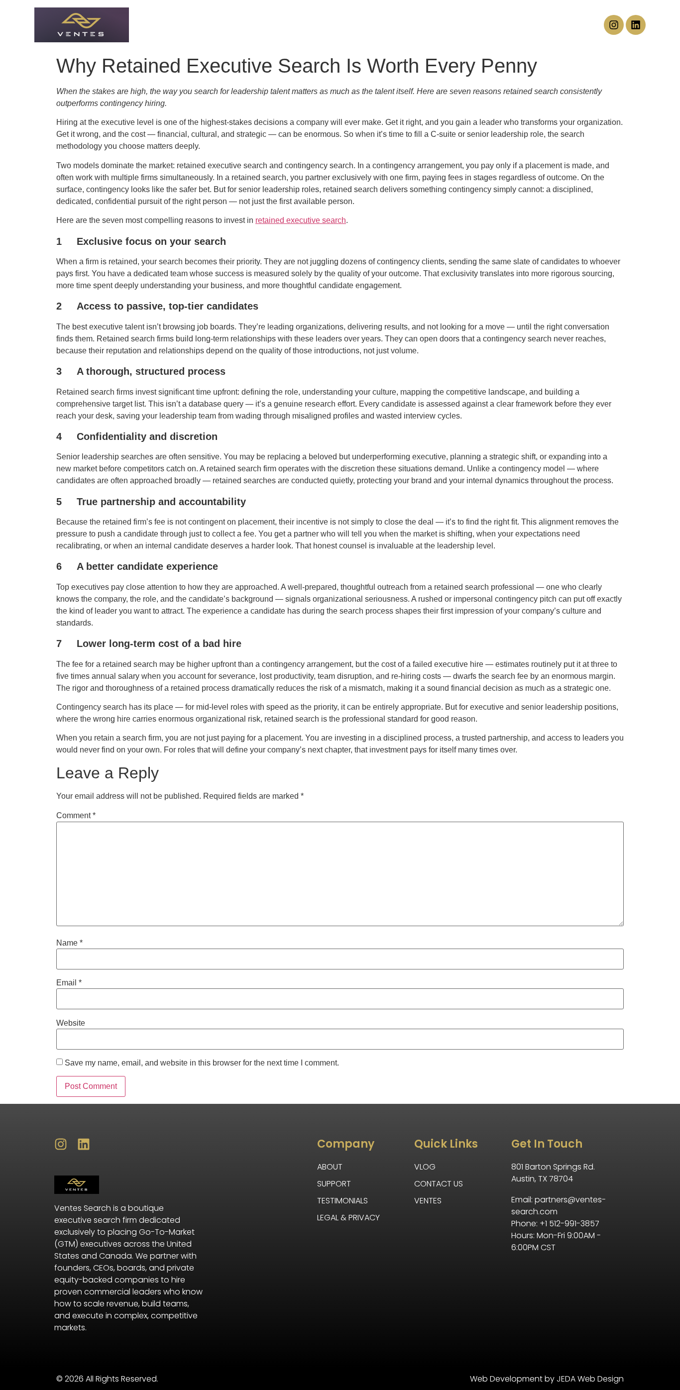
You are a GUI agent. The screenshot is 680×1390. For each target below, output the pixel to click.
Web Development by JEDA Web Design (547, 1379)
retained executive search (300, 220)
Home (159, 25)
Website (70, 1023)
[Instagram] (614, 25)
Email (69, 983)
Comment (76, 816)
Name (69, 943)
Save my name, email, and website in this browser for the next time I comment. (202, 1063)
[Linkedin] (636, 25)
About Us (217, 25)
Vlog (516, 25)
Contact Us (452, 25)
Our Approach (367, 25)
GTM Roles (286, 25)
